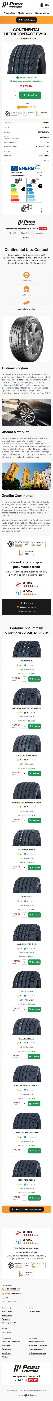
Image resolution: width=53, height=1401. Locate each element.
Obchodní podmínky (36, 1341)
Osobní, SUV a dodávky (11, 1341)
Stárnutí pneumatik (9, 1323)
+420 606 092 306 (12, 1289)
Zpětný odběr (7, 1311)
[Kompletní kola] (26, 1378)
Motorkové (6, 1345)
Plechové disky (25, 13)
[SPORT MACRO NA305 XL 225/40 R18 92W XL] (26, 1074)
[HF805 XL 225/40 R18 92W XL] (26, 650)
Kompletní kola (42, 13)
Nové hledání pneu (28, 20)
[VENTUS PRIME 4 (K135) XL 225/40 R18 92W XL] (26, 791)
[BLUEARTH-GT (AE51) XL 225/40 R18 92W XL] (26, 697)
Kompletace (6, 1332)
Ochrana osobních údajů (38, 1345)
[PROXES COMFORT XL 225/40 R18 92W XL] (26, 744)
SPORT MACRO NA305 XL (26, 1085)
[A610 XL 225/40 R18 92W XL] (26, 886)
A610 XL (27, 897)
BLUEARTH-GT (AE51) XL (26, 708)
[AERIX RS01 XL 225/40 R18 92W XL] (26, 1169)
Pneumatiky (9, 13)
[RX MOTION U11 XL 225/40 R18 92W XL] (26, 933)
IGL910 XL (26, 1038)
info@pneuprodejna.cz (13, 1293)
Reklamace (6, 1319)
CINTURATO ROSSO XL (26, 1133)
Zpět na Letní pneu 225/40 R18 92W (28, 1209)
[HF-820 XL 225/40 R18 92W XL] (26, 980)
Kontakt (5, 1298)
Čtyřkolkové (6, 1349)
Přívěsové (6, 1357)
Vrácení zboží (7, 1315)
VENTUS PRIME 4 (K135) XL (26, 802)
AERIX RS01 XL (26, 1180)
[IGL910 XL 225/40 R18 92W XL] (26, 1027)
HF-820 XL (26, 991)
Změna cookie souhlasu (37, 1353)
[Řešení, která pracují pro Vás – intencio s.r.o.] (30, 1395)
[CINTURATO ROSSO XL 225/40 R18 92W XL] (26, 1122)
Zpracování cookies (36, 1349)
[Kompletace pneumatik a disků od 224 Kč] (26, 229)
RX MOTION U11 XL (27, 944)
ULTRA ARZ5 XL (26, 850)
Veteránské (6, 1353)
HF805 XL (26, 661)
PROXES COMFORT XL (26, 755)
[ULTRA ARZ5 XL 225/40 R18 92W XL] (26, 838)
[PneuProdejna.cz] (12, 5)
